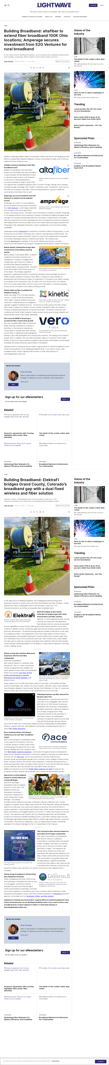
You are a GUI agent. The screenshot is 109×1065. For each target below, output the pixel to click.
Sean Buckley (8, 61)
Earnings (58, 16)
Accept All (100, 1061)
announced (23, 231)
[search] (8, 5)
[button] (5, 5)
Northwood (57, 894)
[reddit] (40, 68)
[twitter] (37, 68)
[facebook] (31, 68)
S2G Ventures (13, 208)
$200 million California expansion (20, 752)
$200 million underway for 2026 (40, 769)
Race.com (20, 757)
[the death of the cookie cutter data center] (89, 46)
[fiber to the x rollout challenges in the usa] (89, 79)
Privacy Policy (55, 1061)
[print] (69, 68)
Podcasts (67, 16)
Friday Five (48, 16)
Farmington (30, 896)
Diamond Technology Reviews (32, 16)
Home (5, 25)
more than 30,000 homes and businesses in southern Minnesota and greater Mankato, (18, 675)
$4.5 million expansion (17, 728)
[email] (43, 68)
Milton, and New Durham (44, 896)
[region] (54, 1061)
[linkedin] (34, 68)
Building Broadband (80, 16)
